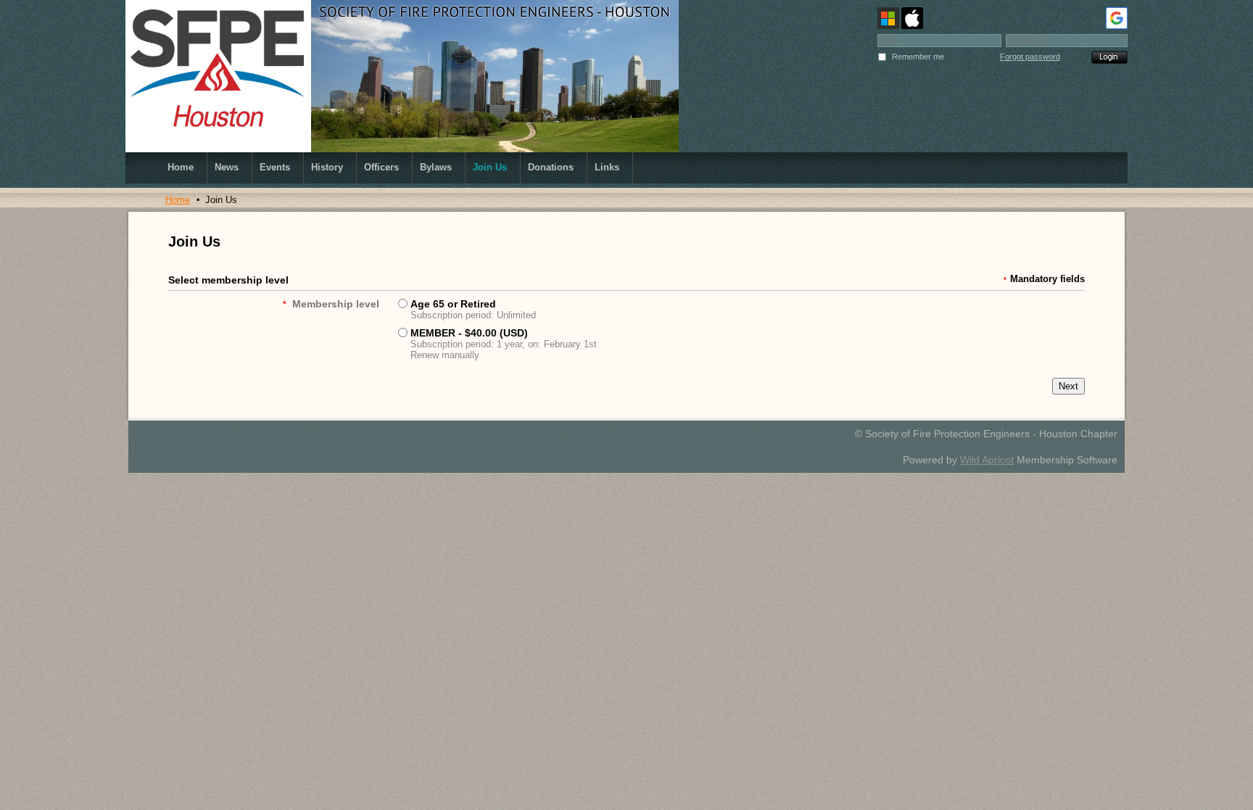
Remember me (918, 56)
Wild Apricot (987, 460)
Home (177, 199)
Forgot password (1030, 56)
